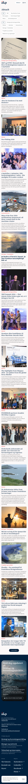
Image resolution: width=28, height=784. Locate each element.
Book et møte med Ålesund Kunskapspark (10, 731)
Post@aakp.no (4, 729)
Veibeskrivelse (4, 720)
